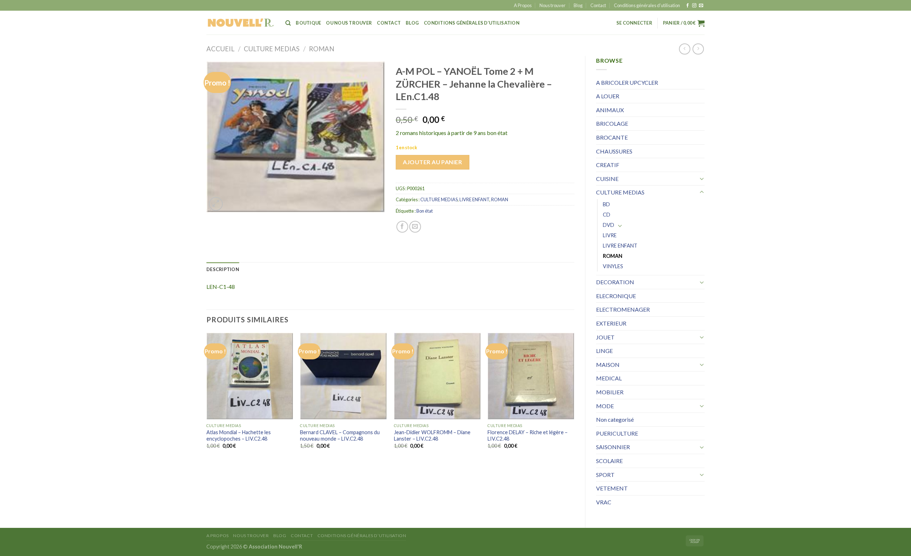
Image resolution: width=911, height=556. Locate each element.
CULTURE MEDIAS (272, 49)
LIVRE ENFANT (620, 246)
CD (606, 215)
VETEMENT (612, 488)
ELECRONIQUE (616, 295)
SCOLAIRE (609, 460)
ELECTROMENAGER (623, 309)
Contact (598, 5)
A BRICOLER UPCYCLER (627, 82)
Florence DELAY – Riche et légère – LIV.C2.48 (528, 435)
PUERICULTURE (617, 433)
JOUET (605, 337)
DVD (608, 225)
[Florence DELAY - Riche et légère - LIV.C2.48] (531, 376)
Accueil (220, 49)
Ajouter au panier (432, 162)
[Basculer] (702, 178)
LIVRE (610, 235)
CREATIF (607, 164)
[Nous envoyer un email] (701, 5)
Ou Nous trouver (349, 23)
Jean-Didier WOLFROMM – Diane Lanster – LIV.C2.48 (432, 435)
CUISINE (607, 178)
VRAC (603, 502)
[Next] (574, 397)
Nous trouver (552, 5)
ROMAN (321, 49)
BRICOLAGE (612, 123)
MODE (605, 405)
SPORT (605, 474)
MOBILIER (609, 392)
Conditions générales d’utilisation (647, 5)
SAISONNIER (613, 446)
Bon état (424, 211)
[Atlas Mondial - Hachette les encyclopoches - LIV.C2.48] (249, 376)
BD (606, 204)
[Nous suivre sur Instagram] (694, 5)
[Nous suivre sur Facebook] (687, 5)
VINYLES (613, 266)
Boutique (308, 23)
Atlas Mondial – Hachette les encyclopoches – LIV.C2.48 (238, 435)
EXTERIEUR (611, 323)
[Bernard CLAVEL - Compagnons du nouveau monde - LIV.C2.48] (343, 376)
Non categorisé (615, 419)
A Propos (523, 5)
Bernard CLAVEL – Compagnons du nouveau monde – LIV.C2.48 (340, 435)
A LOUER (607, 96)
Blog (578, 5)
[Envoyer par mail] (415, 227)
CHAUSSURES (614, 151)
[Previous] (206, 397)
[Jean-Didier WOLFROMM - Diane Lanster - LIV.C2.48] (437, 376)
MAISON (608, 364)
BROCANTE (612, 137)
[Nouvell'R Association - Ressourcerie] (240, 22)
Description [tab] (222, 269)
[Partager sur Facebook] (402, 227)
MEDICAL (609, 378)
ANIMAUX (610, 109)
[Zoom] (216, 204)
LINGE (604, 350)
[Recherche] (288, 23)
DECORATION (615, 282)
